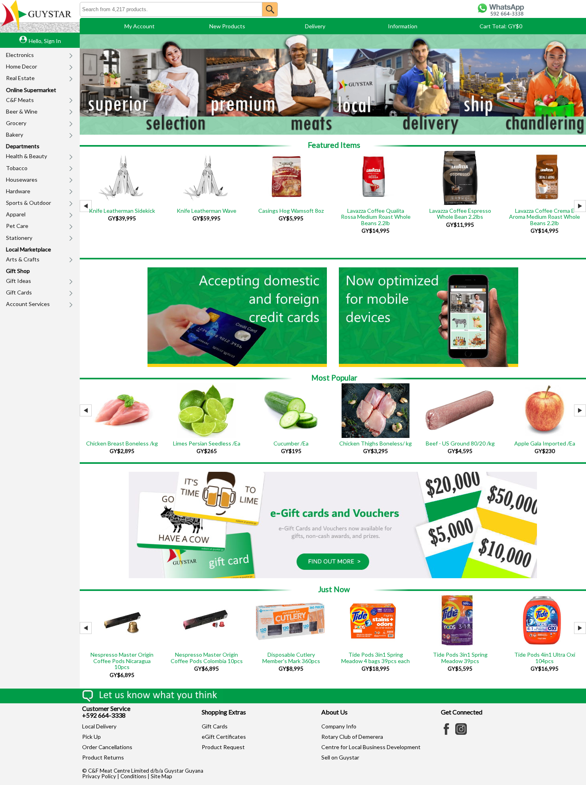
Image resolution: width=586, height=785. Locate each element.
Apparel (16, 214)
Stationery (19, 237)
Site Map (161, 776)
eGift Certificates (224, 736)
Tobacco (17, 168)
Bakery (14, 134)
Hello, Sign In (45, 40)
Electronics (20, 54)
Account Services (28, 303)
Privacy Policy (99, 776)
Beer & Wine (21, 111)
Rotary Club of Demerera (352, 736)
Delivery (315, 26)
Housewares (21, 179)
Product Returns (103, 757)
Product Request (223, 747)
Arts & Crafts (22, 259)
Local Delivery (99, 726)
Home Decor (21, 66)
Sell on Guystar (340, 757)
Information (402, 26)
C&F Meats (20, 99)
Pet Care (17, 225)
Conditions (133, 776)
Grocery (16, 123)
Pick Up (91, 736)
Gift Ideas (18, 280)
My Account (139, 26)
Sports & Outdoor (28, 202)
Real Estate (20, 78)
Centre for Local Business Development (371, 747)
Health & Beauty (26, 156)
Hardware (18, 191)
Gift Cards (19, 292)
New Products (227, 26)
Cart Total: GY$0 (501, 26)
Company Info (338, 726)
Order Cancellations (107, 747)
